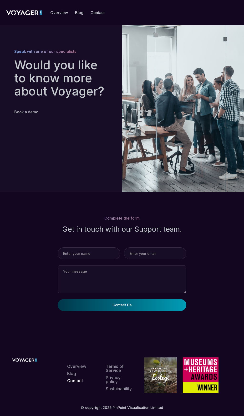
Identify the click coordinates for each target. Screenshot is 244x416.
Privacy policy (113, 380)
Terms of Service (115, 369)
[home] (24, 12)
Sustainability (119, 389)
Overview (76, 367)
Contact (75, 381)
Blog (71, 374)
